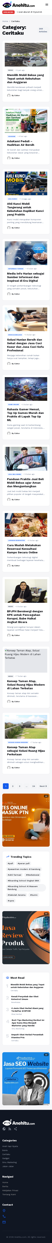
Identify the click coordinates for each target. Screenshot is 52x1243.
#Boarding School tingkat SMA (23, 880)
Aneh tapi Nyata (10, 1146)
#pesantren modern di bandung (24, 869)
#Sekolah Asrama (16, 895)
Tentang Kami (9, 1194)
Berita (5, 1186)
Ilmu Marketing (9, 1162)
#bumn (34, 895)
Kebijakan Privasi (10, 1190)
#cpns (11, 901)
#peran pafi (23, 863)
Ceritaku (6, 1154)
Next (43, 786)
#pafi (10, 863)
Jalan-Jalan (8, 1166)
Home (5, 21)
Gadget (5, 1158)
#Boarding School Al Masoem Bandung (23, 887)
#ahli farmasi (14, 875)
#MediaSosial (32, 875)
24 (33, 786)
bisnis (5, 1150)
